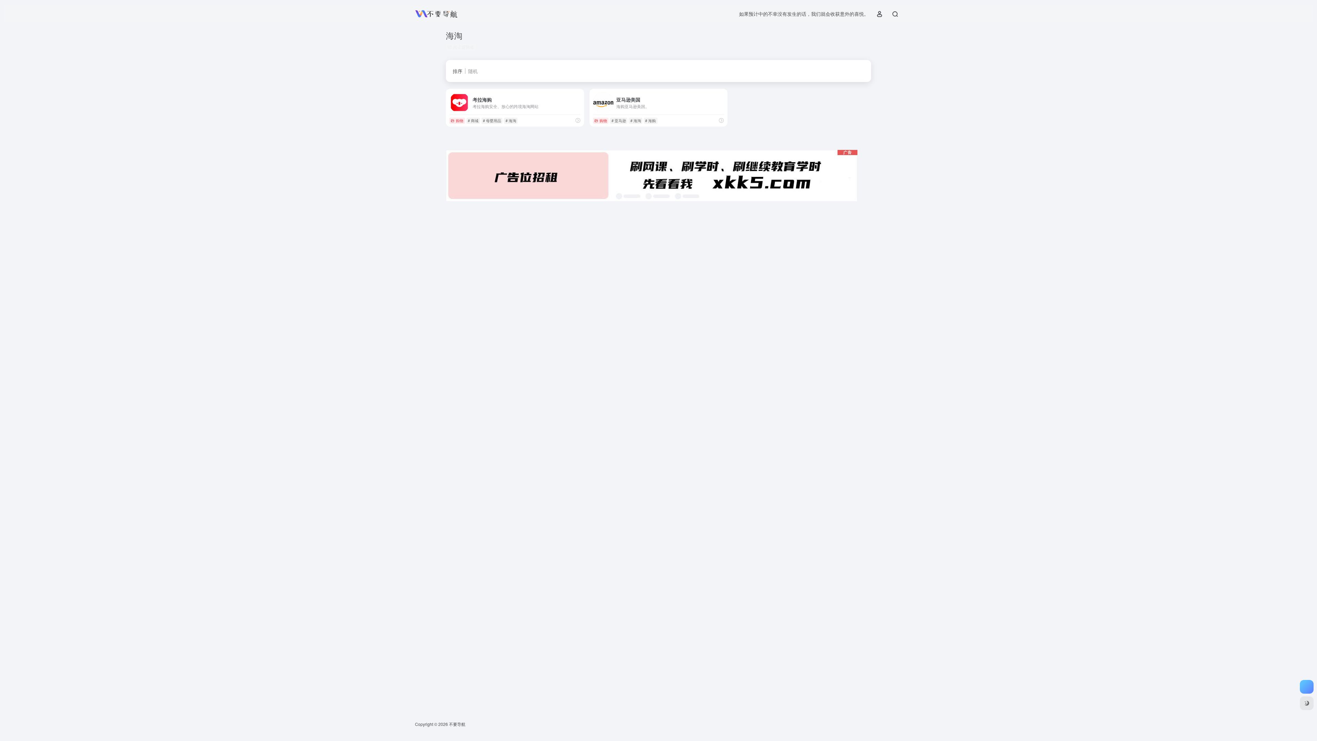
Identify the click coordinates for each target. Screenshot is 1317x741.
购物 (459, 120)
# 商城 (473, 120)
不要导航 (457, 724)
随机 (473, 71)
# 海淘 (511, 120)
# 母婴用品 (492, 120)
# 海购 (650, 120)
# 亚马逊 (619, 120)
